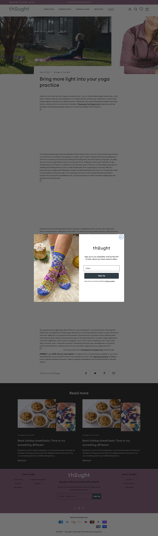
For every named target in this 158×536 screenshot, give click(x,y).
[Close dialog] (121, 237)
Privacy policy (110, 281)
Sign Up (101, 276)
